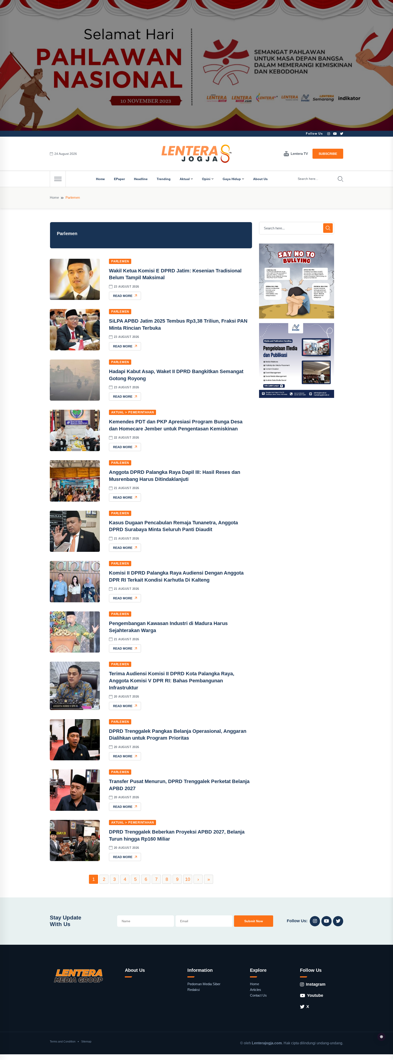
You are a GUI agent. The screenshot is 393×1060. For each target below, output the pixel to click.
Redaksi (193, 990)
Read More (122, 296)
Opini (206, 179)
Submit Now (253, 921)
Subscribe (328, 154)
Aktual (185, 179)
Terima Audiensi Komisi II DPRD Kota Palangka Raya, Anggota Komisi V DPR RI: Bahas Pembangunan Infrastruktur (171, 681)
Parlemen (120, 261)
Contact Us (258, 995)
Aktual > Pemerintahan (132, 412)
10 (187, 879)
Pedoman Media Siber (203, 984)
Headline (141, 179)
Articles (255, 990)
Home (100, 179)
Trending (164, 179)
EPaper (119, 179)
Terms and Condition (63, 1041)
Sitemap (86, 1041)
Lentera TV (299, 154)
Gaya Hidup (232, 179)
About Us (260, 179)
